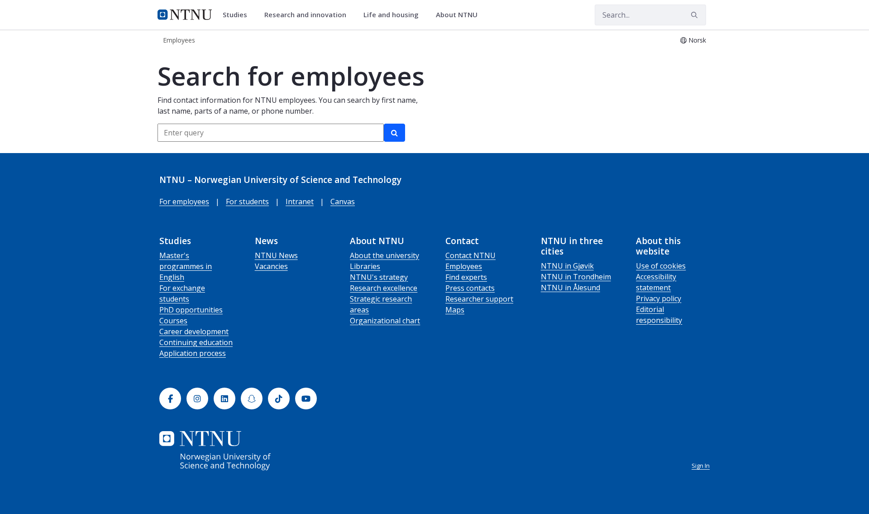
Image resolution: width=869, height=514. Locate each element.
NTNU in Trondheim (576, 277)
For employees (184, 202)
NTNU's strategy (379, 277)
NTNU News (276, 255)
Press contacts (470, 288)
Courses (173, 321)
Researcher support (479, 299)
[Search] (394, 133)
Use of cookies (661, 266)
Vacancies (271, 266)
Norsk (697, 40)
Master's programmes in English (185, 266)
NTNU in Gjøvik (567, 266)
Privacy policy (658, 298)
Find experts (466, 277)
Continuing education (196, 342)
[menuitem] (238, 15)
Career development (194, 331)
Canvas (342, 202)
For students (247, 202)
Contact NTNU (470, 255)
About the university (384, 255)
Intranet (300, 202)
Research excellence (383, 288)
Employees (463, 266)
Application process (192, 353)
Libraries (365, 266)
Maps (454, 310)
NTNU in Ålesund (570, 288)
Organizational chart (385, 321)
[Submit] (696, 15)
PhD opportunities (191, 310)
